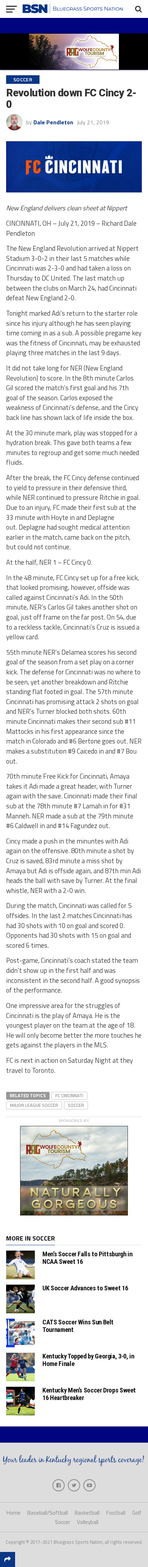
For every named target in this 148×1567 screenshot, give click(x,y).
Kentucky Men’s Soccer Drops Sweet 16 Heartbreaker (89, 1393)
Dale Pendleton (53, 122)
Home (13, 1513)
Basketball (87, 1513)
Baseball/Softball (47, 1513)
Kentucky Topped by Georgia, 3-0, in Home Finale (88, 1359)
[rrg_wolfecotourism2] (74, 1213)
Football (115, 1513)
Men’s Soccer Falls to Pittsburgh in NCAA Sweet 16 (87, 1257)
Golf (137, 1513)
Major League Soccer (34, 1105)
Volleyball (87, 1522)
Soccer (76, 1105)
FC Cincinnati (69, 1095)
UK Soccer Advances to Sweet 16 (85, 1288)
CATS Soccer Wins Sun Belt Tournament (78, 1325)
